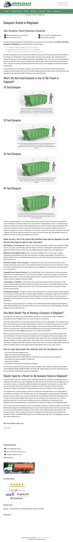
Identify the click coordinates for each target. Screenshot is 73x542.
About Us (34, 11)
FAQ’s (26, 11)
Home (7, 11)
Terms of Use (48, 537)
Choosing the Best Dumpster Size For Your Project (23, 47)
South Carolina (19, 15)
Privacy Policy (40, 537)
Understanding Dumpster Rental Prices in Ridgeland (23, 49)
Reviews (42, 11)
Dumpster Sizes (16, 11)
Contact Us (56, 11)
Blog (48, 11)
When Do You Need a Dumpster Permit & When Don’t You (25, 51)
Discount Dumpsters (6, 15)
